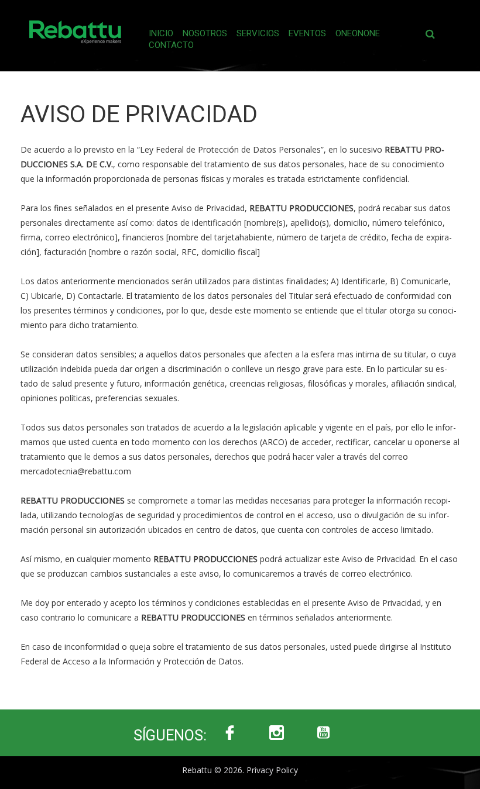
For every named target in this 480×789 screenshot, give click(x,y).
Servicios (257, 33)
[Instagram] (276, 732)
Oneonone (357, 33)
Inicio (161, 33)
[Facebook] (230, 732)
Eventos (307, 33)
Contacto (171, 45)
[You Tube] (323, 732)
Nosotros (205, 33)
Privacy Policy (272, 770)
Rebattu (197, 770)
